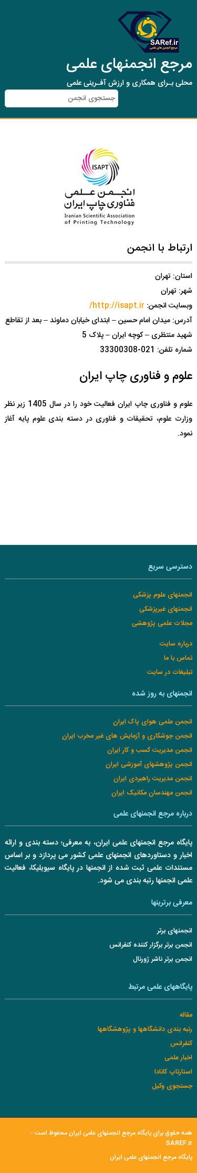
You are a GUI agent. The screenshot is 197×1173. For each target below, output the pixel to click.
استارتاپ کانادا (173, 1072)
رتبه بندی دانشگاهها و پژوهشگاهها (145, 1029)
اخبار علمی (178, 1057)
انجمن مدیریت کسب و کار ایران (149, 750)
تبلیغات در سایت (169, 672)
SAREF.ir (178, 1143)
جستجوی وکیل (172, 1086)
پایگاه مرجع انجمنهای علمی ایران (151, 1157)
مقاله (186, 1015)
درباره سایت (176, 644)
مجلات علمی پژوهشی (162, 623)
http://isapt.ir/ (116, 306)
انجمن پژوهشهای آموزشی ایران (149, 764)
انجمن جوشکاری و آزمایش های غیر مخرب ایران (127, 736)
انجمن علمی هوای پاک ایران (152, 722)
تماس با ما (178, 658)
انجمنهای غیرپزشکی (165, 609)
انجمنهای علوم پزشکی (162, 595)
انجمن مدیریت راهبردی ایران (152, 778)
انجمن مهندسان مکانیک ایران (151, 793)
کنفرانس (181, 1043)
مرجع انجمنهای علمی (129, 65)
